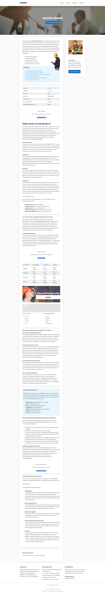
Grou (26, 323)
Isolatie (23, 2)
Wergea (26, 318)
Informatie (75, 3)
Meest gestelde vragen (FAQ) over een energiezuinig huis (38, 74)
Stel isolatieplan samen (41, 470)
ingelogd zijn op (29, 555)
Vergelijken (81, 3)
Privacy (58, 589)
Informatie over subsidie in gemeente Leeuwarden (36, 78)
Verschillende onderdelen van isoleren (34, 71)
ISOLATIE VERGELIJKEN (52, 22)
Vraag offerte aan (41, 258)
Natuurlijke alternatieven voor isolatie (50, 579)
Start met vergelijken (41, 117)
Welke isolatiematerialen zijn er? (33, 76)
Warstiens (27, 320)
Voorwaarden (53, 589)
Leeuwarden (50, 91)
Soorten (67, 3)
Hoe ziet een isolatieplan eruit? (32, 79)
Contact (47, 589)
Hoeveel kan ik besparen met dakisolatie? (51, 575)
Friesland (49, 88)
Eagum (26, 316)
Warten (26, 321)
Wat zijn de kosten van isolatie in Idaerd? (34, 72)
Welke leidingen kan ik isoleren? (49, 577)
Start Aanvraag (74, 71)
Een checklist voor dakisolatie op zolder (50, 573)
